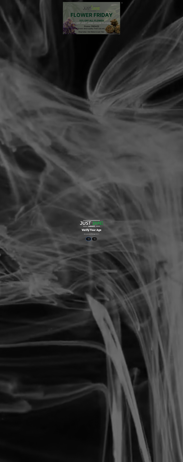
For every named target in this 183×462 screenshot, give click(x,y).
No (94, 239)
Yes (88, 239)
